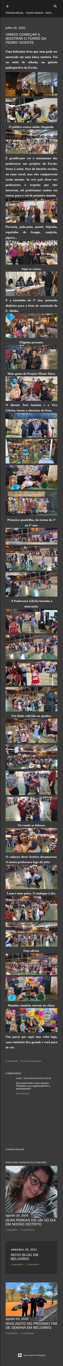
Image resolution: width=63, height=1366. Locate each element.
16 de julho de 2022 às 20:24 (37, 1078)
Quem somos (34, 12)
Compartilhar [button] (12, 1061)
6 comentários (27, 1333)
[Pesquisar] (55, 5)
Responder (23, 1094)
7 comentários (32, 1264)
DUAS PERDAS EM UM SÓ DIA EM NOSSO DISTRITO (31, 1222)
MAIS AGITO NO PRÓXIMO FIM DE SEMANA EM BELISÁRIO (31, 1325)
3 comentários (27, 1230)
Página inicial (15, 12)
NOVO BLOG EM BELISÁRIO (24, 1257)
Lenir (19, 1078)
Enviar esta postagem (31, 1061)
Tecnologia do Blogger (34, 1355)
